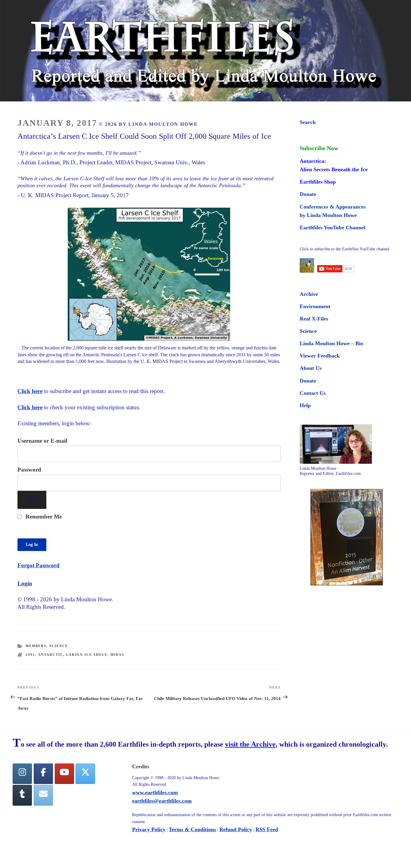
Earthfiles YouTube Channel (332, 228)
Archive (309, 294)
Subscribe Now (319, 148)
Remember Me (43, 516)
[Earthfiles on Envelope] (43, 795)
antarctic (50, 654)
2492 (30, 654)
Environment (315, 306)
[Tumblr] (22, 795)
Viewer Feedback (320, 356)
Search (308, 122)
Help (305, 405)
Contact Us (313, 393)
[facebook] (43, 773)
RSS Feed (266, 829)
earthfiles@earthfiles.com (162, 801)
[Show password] (32, 500)
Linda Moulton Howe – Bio (331, 343)
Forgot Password (38, 565)
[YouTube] (64, 773)
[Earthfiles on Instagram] (22, 773)
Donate (308, 194)
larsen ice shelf (86, 654)
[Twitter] (85, 773)
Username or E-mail (42, 441)
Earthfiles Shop (318, 182)
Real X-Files (314, 319)
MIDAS (117, 654)
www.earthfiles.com (155, 792)
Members (36, 646)
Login (24, 583)
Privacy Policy (148, 829)
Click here (29, 391)
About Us (311, 368)
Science (58, 646)
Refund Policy (235, 829)
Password (29, 469)
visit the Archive (250, 744)
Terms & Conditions (192, 829)
